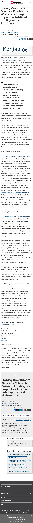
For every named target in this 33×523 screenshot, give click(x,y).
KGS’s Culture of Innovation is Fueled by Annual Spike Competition (19, 460)
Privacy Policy (10, 512)
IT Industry (19, 420)
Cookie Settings (22, 512)
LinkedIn (4, 338)
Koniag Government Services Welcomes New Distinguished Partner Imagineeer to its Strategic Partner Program (19, 467)
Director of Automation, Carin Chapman (16, 156)
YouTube (4, 340)
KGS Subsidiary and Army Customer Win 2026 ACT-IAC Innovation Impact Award (19, 456)
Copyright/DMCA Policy (22, 510)
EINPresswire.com (13, 60)
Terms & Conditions (7, 510)
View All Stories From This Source (18, 471)
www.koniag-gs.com (8, 325)
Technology (27, 420)
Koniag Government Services (9, 32)
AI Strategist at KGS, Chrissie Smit (14, 216)
